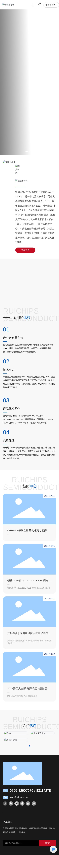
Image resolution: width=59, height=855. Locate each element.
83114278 (43, 790)
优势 (26, 317)
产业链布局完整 (13, 337)
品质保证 (8, 440)
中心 (33, 486)
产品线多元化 (11, 408)
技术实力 (8, 369)
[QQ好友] (22, 803)
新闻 (26, 486)
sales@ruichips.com (19, 797)
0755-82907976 (21, 790)
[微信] (11, 803)
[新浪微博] (5, 803)
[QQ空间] (28, 803)
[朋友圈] (16, 803)
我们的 (18, 317)
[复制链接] (34, 803)
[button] (26, 151)
